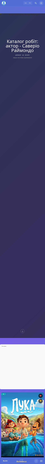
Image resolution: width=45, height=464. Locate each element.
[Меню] (41, 461)
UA (26, 3)
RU (30, 3)
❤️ (41, 396)
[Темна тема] (41, 3)
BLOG (5, 461)
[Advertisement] (22, 366)
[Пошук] (36, 3)
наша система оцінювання (22, 57)
